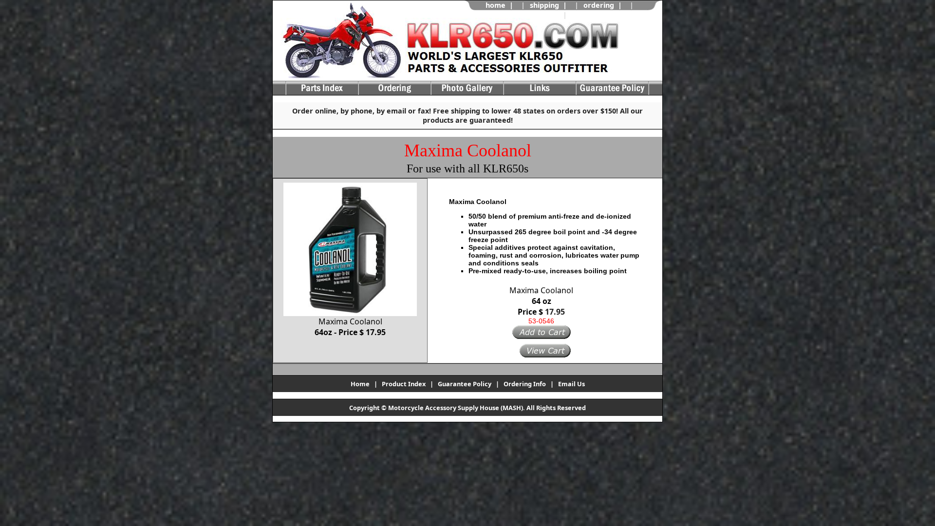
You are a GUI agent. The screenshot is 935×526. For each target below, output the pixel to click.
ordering (598, 5)
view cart (588, 14)
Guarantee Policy (464, 383)
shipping (544, 5)
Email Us (571, 383)
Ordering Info (525, 383)
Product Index (404, 383)
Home (360, 383)
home (495, 5)
